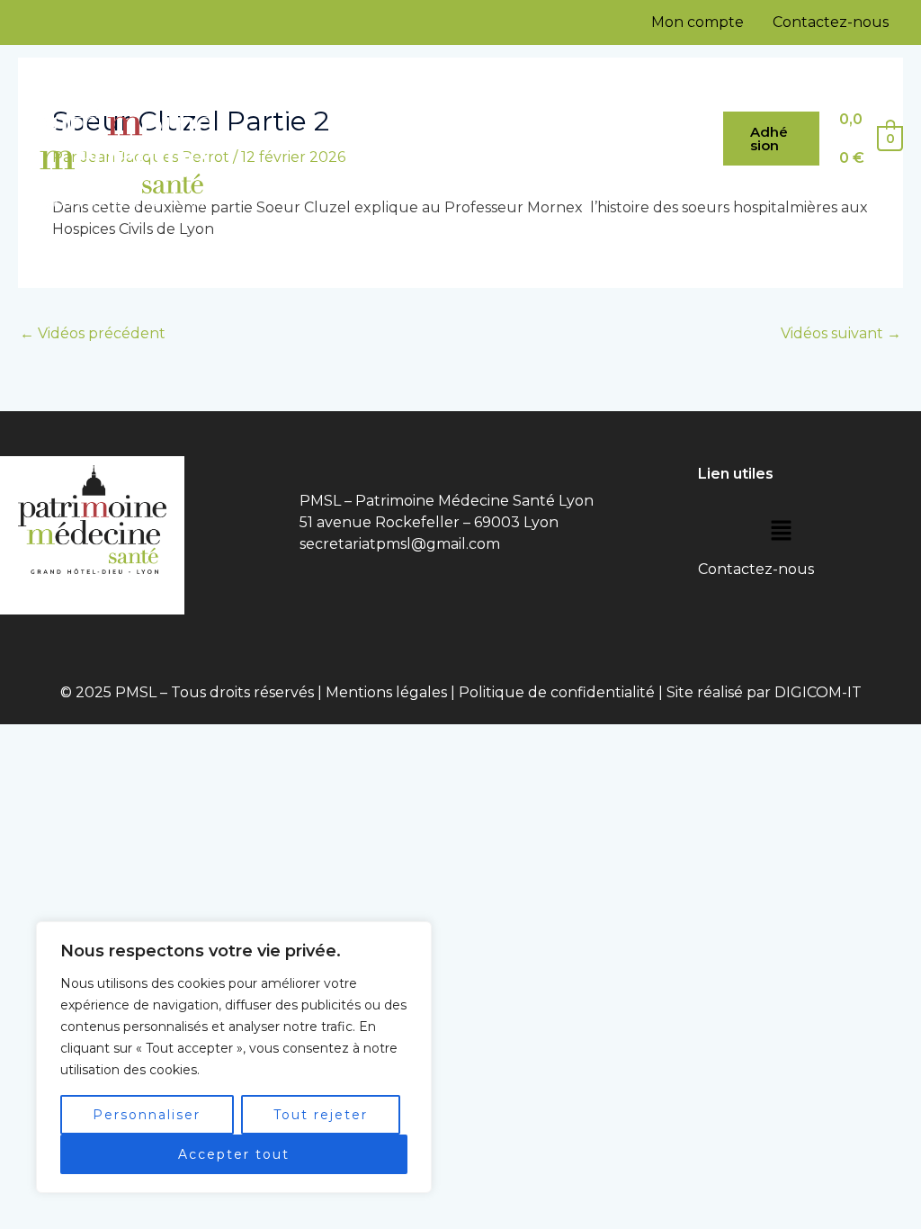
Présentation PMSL (408, 106)
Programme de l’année (589, 106)
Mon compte (697, 22)
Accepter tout (234, 1154)
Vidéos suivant (841, 333)
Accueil (283, 106)
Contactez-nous (831, 22)
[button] (771, 139)
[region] (234, 1057)
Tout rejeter (320, 1115)
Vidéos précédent (92, 333)
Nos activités (301, 169)
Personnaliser (147, 1115)
